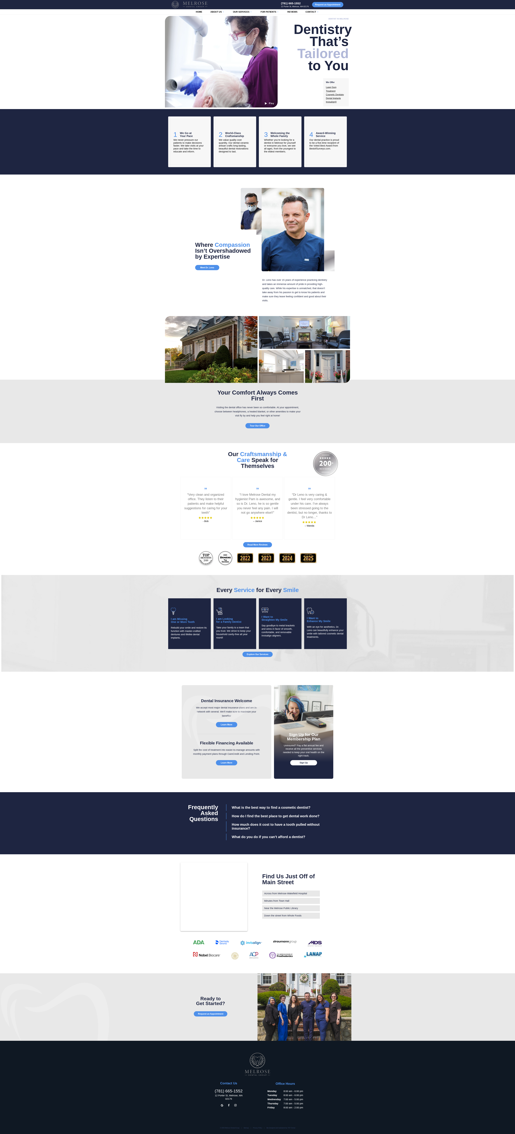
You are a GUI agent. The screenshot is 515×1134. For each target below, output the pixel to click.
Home (199, 12)
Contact (311, 12)
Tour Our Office (257, 426)
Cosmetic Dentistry (335, 95)
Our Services (241, 12)
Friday (271, 1107)
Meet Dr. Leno (207, 267)
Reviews (292, 12)
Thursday (272, 1103)
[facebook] (228, 1105)
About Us (216, 12)
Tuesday (272, 1095)
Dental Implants (333, 98)
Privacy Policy (257, 1128)
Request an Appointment (327, 4)
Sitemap (246, 1128)
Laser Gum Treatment (331, 89)
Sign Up (304, 763)
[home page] (189, 4)
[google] (222, 1105)
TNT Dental (291, 1128)
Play (271, 103)
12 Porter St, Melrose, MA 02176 (295, 6)
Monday (272, 1091)
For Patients (268, 12)
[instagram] (235, 1105)
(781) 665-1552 (291, 3)
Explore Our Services (257, 654)
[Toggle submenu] (223, 12)
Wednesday (274, 1099)
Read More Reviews (257, 545)
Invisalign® (331, 102)
